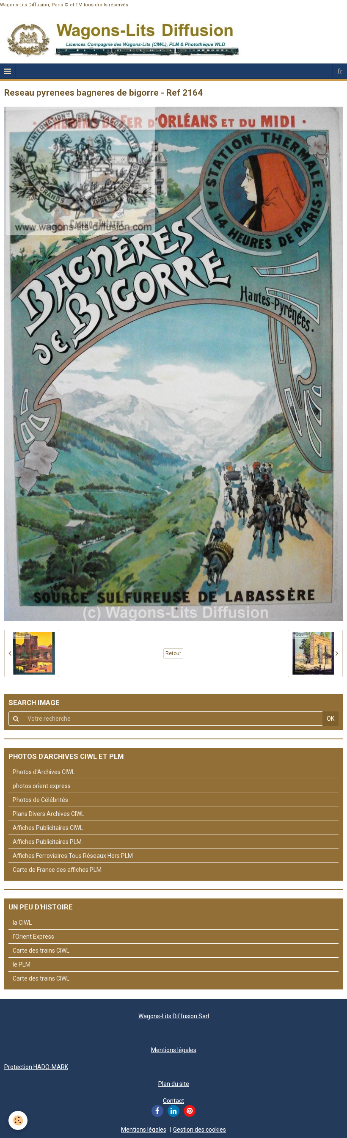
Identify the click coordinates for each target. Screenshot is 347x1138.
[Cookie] (18, 1120)
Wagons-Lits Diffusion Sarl (173, 1016)
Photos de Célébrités (40, 799)
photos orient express (42, 786)
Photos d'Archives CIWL (44, 772)
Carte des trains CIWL (41, 950)
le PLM (21, 964)
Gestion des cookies (199, 1129)
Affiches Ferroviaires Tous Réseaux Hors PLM (73, 855)
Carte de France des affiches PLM (57, 869)
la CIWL (22, 922)
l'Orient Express (33, 936)
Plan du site (173, 1083)
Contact (173, 1100)
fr (340, 71)
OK (330, 718)
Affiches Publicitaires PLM (47, 841)
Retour (173, 653)
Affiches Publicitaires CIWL (48, 827)
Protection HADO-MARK (36, 1067)
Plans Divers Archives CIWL (48, 813)
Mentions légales (173, 1050)
